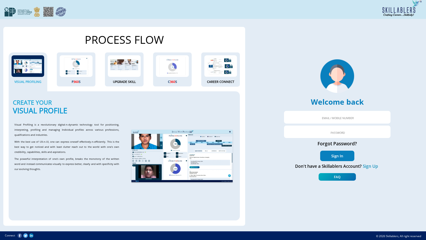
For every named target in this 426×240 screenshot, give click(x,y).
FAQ (337, 177)
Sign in (337, 155)
